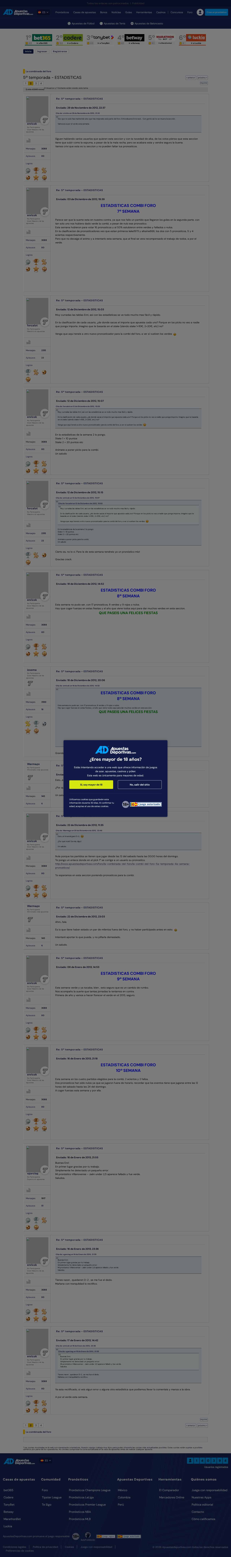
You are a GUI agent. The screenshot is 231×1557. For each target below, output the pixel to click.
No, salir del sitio (140, 784)
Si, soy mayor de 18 (91, 784)
